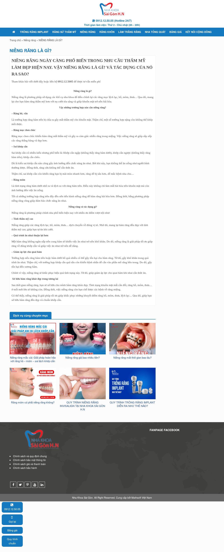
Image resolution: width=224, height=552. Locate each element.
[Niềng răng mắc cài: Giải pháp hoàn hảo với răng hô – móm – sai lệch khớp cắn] (33, 345)
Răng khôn (106, 32)
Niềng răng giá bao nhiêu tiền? (82, 357)
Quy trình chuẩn (12, 541)
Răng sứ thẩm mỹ (64, 32)
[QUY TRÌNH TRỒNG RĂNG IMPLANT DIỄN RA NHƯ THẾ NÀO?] (132, 383)
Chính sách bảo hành (25, 468)
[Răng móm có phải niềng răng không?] (33, 383)
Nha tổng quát (155, 32)
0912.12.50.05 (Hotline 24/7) (114, 21)
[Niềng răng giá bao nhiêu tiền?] (82, 345)
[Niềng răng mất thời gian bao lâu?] (132, 345)
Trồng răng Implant (34, 32)
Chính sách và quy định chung (30, 456)
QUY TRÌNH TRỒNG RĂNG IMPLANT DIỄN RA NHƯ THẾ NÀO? (132, 404)
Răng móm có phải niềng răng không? (32, 402)
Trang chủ (15, 40)
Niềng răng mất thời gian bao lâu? (132, 357)
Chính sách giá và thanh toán (29, 464)
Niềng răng (88, 32)
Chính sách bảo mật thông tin (29, 460)
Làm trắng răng (129, 32)
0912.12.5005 (65, 81)
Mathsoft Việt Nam (141, 497)
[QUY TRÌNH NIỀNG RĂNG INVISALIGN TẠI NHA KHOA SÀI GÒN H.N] (82, 383)
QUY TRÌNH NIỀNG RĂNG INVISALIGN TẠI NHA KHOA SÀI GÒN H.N (82, 406)
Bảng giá (175, 32)
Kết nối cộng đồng (199, 32)
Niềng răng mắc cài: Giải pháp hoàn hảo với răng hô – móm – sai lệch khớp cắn (33, 359)
